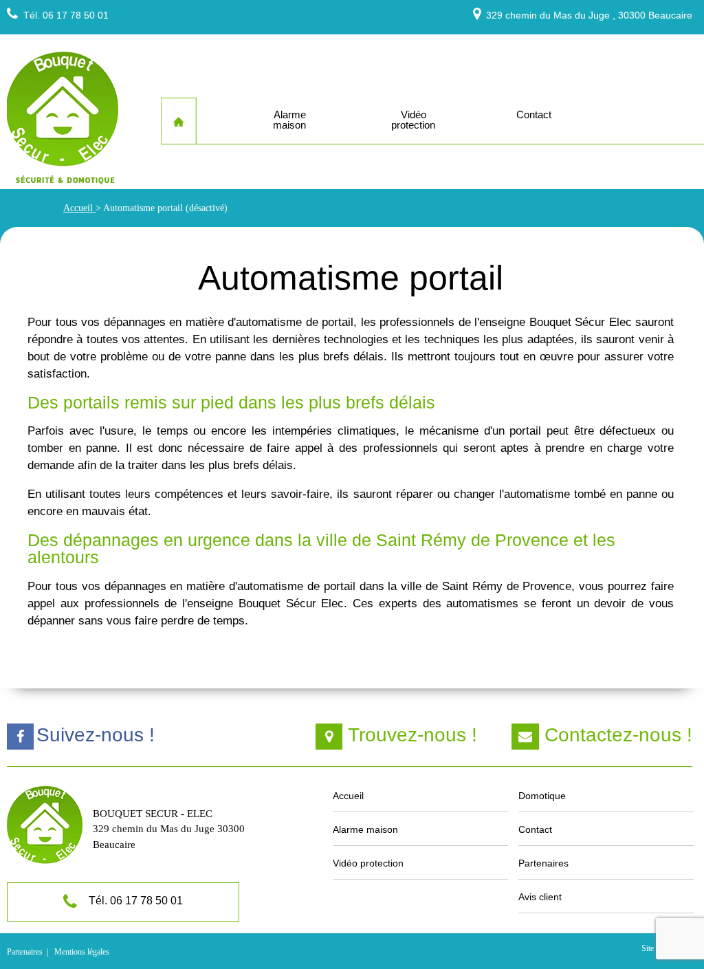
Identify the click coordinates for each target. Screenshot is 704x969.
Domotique (542, 795)
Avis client (540, 896)
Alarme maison (365, 829)
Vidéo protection (368, 863)
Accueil (79, 208)
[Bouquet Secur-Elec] (62, 120)
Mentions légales (81, 952)
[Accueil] (179, 121)
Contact (535, 829)
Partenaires (543, 863)
